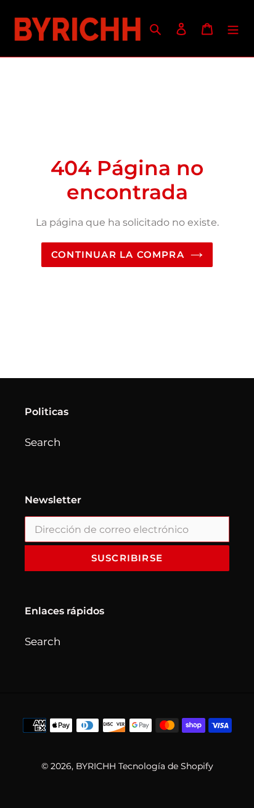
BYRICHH (96, 766)
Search (42, 442)
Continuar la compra (117, 254)
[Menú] (233, 28)
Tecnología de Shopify (165, 766)
